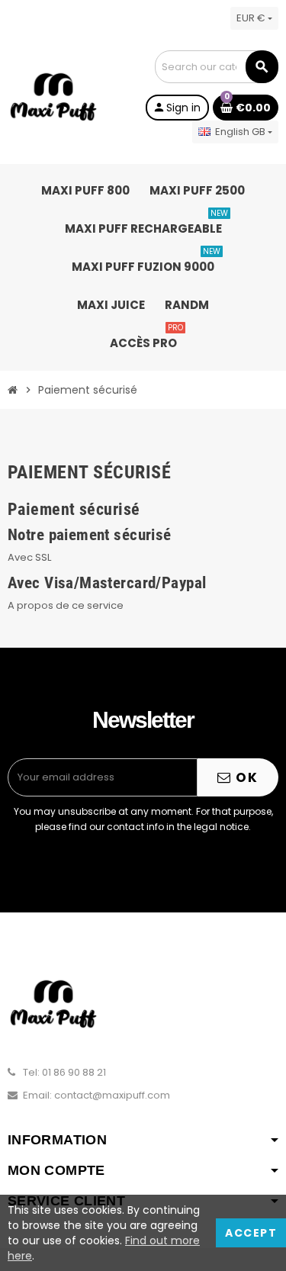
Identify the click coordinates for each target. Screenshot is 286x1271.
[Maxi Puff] (53, 96)
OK (245, 777)
